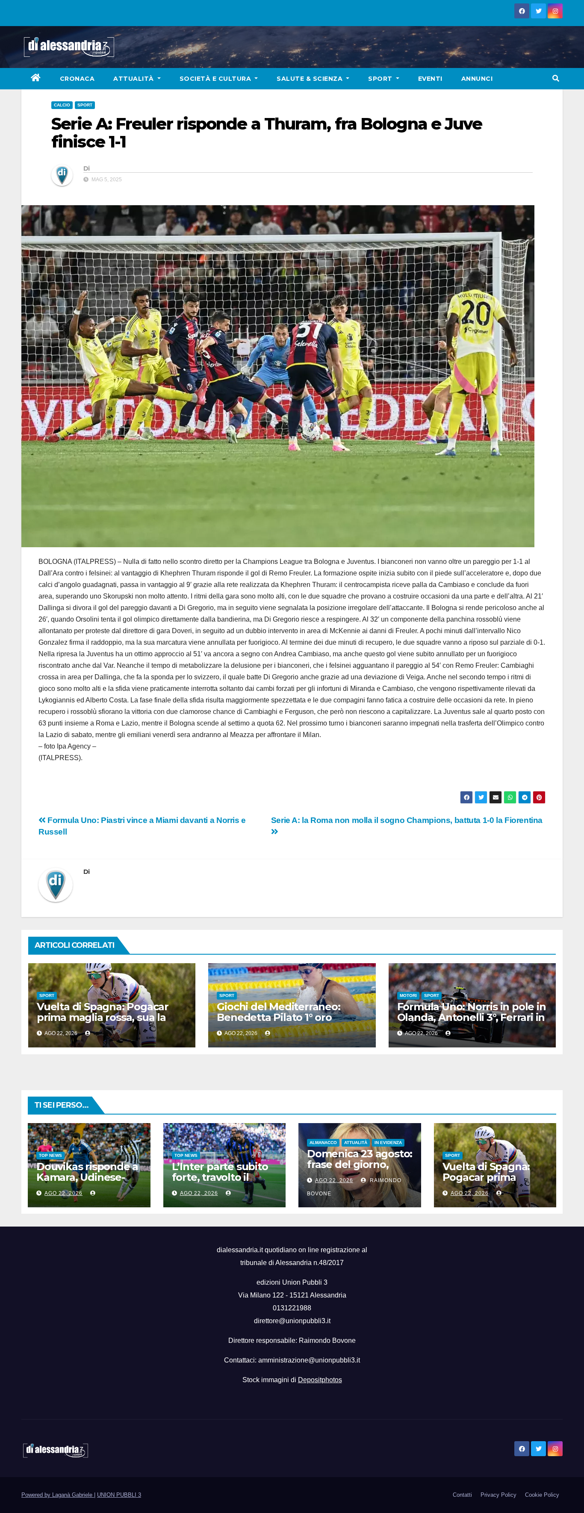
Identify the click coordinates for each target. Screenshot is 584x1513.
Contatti (462, 1495)
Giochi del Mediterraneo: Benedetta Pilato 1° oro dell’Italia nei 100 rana (278, 1017)
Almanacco (323, 1142)
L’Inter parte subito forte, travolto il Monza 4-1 (220, 1177)
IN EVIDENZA (388, 1142)
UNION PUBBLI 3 (119, 1495)
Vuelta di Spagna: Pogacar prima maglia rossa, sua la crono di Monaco (102, 1017)
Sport (381, 79)
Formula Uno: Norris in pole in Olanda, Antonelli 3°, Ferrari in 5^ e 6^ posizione (471, 1017)
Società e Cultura (216, 79)
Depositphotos (320, 1379)
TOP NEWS (50, 1155)
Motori (408, 995)
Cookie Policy (542, 1495)
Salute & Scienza (311, 79)
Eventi (430, 79)
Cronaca (77, 79)
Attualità (134, 79)
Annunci (477, 79)
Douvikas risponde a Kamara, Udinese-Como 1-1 (87, 1177)
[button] (555, 78)
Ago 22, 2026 (63, 1193)
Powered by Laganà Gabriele (57, 1495)
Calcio (62, 105)
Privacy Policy (498, 1495)
